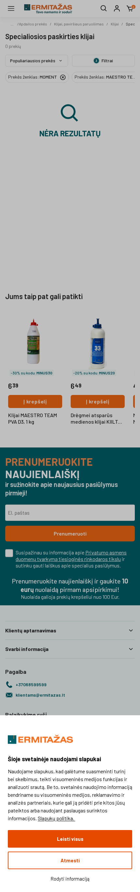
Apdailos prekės (33, 24)
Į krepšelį (35, 401)
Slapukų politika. (56, 818)
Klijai (115, 24)
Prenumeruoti (70, 533)
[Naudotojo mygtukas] (116, 8)
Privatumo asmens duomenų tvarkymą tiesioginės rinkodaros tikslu (71, 555)
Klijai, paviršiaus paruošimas (79, 24)
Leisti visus (70, 839)
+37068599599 (31, 684)
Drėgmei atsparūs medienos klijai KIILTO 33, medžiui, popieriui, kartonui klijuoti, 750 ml (98, 419)
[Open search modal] (103, 8)
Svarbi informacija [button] (27, 649)
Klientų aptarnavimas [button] (30, 630)
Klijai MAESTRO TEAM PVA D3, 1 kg (32, 418)
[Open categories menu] (11, 8)
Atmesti (70, 860)
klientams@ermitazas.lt (40, 695)
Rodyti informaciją (70, 879)
